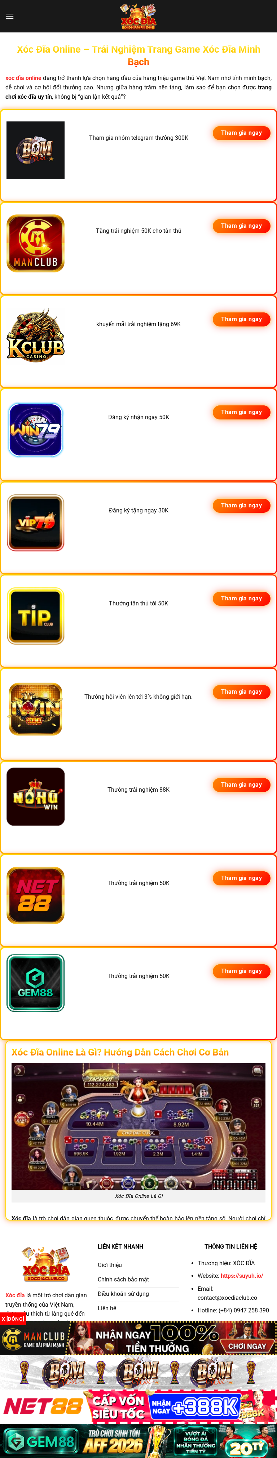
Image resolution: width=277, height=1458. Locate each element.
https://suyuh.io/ (242, 1275)
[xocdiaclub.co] (138, 16)
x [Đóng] (13, 1319)
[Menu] (9, 16)
